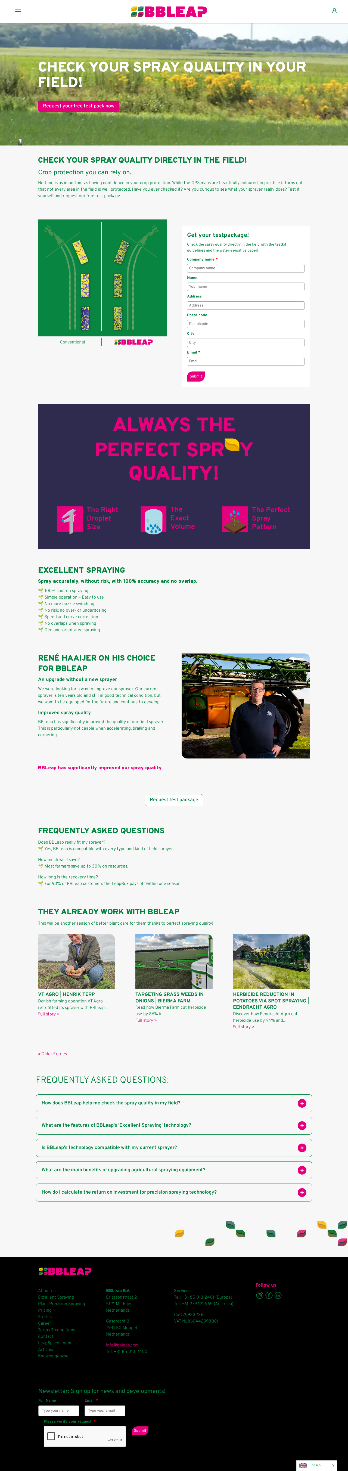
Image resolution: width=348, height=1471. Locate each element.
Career (44, 1323)
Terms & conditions (56, 1330)
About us (46, 1291)
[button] (302, 1103)
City (190, 334)
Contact (45, 1336)
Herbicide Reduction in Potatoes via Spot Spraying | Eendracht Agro (271, 1001)
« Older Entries (52, 1054)
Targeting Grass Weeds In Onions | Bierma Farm (169, 998)
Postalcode (197, 315)
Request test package (174, 800)
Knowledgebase (53, 1356)
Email (193, 352)
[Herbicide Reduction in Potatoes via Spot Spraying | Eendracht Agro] (271, 961)
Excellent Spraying (56, 1297)
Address (194, 296)
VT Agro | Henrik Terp (66, 995)
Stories (45, 1317)
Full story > (49, 1014)
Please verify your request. (70, 1421)
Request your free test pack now (78, 106)
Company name (202, 259)
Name (192, 278)
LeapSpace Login (54, 1343)
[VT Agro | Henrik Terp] (76, 961)
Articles (45, 1349)
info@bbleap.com (122, 1345)
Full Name (47, 1400)
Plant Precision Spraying (61, 1304)
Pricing (45, 1310)
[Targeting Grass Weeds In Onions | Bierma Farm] (173, 961)
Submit (196, 376)
